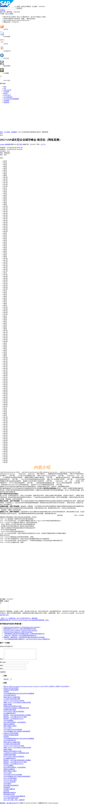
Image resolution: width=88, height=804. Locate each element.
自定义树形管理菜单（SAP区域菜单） (15, 722)
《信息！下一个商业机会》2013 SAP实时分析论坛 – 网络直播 (18, 618)
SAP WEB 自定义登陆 (10, 780)
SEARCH (19, 8)
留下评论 (20, 144)
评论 (2, 659)
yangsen (2, 144)
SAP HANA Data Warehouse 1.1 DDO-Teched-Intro (17, 632)
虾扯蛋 (5, 93)
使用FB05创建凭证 (9, 724)
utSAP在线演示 (8, 97)
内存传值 (6, 791)
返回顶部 (3, 803)
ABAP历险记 (7, 783)
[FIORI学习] (2, 35)
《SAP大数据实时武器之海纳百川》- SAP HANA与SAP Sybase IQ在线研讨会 (26, 639)
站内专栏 (3, 615)
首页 (4, 86)
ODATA (12, 686)
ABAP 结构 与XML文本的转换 (12, 729)
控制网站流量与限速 (9, 709)
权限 (5, 686)
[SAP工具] (2, 57)
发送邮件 (6, 691)
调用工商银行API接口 (10, 726)
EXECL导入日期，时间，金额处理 (13, 800)
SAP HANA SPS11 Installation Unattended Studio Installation (20, 630)
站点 (7, 615)
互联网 (58, 686)
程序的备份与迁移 (8, 794)
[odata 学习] (2, 42)
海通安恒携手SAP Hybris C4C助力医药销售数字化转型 (19, 629)
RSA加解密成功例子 (9, 713)
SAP (4, 88)
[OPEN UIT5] (2, 28)
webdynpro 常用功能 (9, 782)
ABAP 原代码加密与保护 (10, 798)
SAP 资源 (6, 91)
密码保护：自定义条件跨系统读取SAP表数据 (17, 715)
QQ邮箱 (10, 13)
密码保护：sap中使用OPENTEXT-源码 (15, 717)
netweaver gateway (28, 686)
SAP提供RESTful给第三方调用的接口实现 (16, 708)
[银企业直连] (2, 64)
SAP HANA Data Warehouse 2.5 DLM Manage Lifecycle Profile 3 (21, 627)
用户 (47, 686)
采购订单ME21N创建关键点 (11, 697)
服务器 (52, 686)
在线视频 (14, 132)
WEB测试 (6, 100)
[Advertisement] (44, 117)
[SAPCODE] (2, 79)
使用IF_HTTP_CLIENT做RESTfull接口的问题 (17, 702)
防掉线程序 (6, 787)
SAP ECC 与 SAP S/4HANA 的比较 (13, 700)
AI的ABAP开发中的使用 (10, 688)
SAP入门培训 (7, 727)
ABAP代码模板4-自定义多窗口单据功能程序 (16, 731)
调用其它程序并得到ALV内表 (12, 706)
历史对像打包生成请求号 (11, 785)
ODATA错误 (66, 686)
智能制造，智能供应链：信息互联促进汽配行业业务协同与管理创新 (24, 637)
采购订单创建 (7, 704)
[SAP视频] (2, 71)
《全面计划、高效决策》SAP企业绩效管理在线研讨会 (19, 635)
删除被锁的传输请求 (9, 792)
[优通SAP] (7, 6)
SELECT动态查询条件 (10, 778)
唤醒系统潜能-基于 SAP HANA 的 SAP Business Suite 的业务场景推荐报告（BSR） (25, 620)
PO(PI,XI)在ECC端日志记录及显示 (13, 711)
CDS (43, 686)
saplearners (19, 686)
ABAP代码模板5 (8, 720)
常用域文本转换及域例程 (11, 690)
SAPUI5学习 (7, 95)
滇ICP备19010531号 (12, 803)
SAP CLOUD (7, 90)
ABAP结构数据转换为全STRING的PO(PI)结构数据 (18, 693)
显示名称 (3, 662)
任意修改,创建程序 (9, 789)
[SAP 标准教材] (2, 49)
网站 (1, 668)
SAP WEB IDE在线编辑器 (11, 99)
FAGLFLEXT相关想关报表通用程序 (14, 796)
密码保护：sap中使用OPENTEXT (13, 718)
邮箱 (1, 665)
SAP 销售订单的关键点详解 (11, 699)
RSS (7, 13)
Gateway (38, 686)
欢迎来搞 (6, 102)
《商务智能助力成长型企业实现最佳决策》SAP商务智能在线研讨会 (24, 633)
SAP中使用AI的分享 (9, 695)
